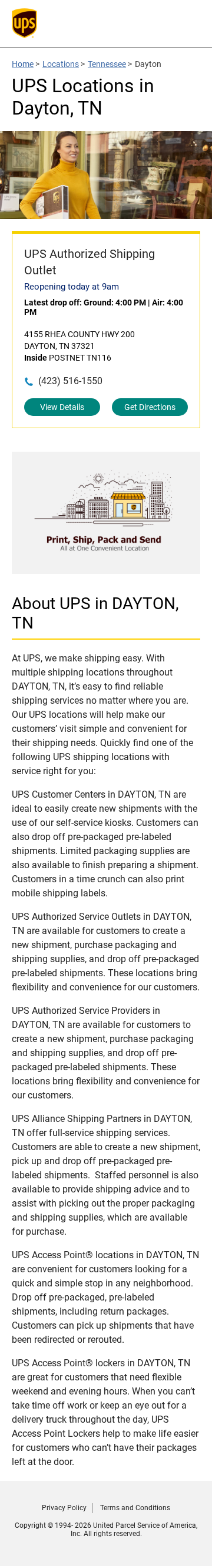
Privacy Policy (64, 1508)
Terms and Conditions (135, 1508)
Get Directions (149, 407)
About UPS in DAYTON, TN (95, 613)
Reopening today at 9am (71, 286)
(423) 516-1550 (70, 381)
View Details (62, 407)
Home (23, 64)
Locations (60, 64)
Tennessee (107, 64)
